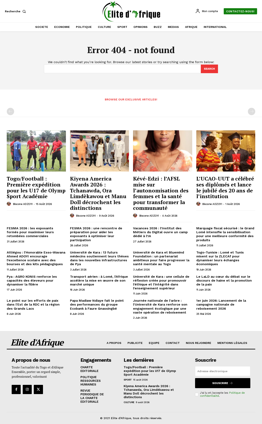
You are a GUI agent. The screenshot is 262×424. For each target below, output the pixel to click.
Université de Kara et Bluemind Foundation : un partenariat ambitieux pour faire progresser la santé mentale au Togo (161, 258)
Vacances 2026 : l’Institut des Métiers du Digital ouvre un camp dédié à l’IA (160, 232)
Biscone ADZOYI (23, 204)
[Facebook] (16, 389)
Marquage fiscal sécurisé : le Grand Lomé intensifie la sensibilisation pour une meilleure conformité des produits (225, 234)
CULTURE (129, 402)
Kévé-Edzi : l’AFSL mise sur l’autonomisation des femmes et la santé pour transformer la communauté (161, 193)
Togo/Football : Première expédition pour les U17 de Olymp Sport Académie (36, 187)
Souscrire (220, 383)
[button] (16, 11)
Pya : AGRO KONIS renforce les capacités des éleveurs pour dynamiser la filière (32, 280)
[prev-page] (10, 111)
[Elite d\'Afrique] (131, 11)
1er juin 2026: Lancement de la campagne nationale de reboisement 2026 (221, 304)
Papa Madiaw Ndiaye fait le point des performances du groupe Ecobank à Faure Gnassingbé (97, 304)
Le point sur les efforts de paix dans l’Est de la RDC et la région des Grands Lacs (33, 304)
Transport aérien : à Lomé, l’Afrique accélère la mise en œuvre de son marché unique (99, 280)
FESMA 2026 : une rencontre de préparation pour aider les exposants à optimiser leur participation (96, 234)
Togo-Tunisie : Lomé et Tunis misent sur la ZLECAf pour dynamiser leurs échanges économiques (220, 258)
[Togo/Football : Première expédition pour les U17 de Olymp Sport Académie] (36, 151)
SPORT (128, 379)
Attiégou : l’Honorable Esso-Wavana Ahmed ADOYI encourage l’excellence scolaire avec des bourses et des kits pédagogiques (36, 258)
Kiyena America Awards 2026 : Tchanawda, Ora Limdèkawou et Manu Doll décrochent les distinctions (98, 193)
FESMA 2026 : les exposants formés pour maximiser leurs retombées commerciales (30, 232)
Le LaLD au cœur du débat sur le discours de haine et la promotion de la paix (224, 280)
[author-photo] (9, 204)
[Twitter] (38, 389)
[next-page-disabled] (251, 111)
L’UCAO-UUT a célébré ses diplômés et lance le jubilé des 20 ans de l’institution (225, 187)
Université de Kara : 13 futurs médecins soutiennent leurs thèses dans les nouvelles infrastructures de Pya (99, 258)
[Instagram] (27, 389)
